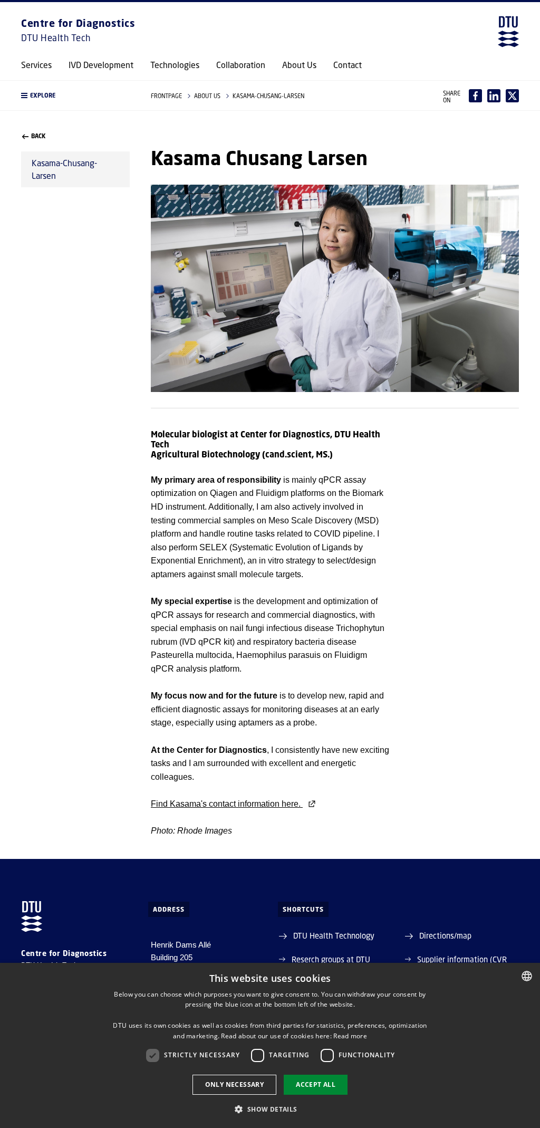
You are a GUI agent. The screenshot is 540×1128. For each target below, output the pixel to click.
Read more (350, 1035)
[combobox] (527, 976)
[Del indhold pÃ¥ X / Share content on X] (512, 95)
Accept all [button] (315, 1084)
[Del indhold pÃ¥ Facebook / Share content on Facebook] (475, 95)
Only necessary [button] (234, 1084)
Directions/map (445, 935)
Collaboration (240, 65)
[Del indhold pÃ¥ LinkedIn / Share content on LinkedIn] (493, 95)
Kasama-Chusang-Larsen (64, 169)
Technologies (174, 65)
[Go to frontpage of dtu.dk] (508, 31)
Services (36, 65)
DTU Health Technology (333, 935)
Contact (347, 65)
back (38, 136)
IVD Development (101, 65)
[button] (75, 95)
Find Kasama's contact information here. (227, 803)
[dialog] (270, 1045)
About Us (299, 65)
